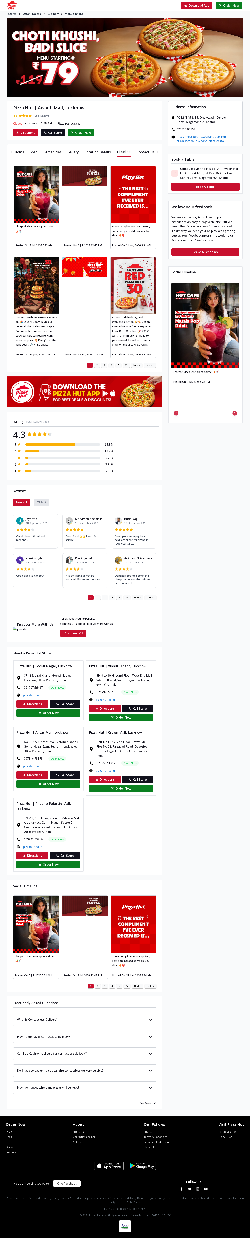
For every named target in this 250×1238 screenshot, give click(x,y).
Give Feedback (66, 1184)
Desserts (11, 1152)
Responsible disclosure (157, 1142)
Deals (9, 1131)
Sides (9, 1142)
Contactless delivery (84, 1137)
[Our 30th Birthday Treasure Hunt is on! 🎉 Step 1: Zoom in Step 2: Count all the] (36, 285)
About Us (78, 1131)
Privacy (148, 1131)
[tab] (19, 152)
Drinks (9, 1147)
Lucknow (53, 14)
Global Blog (225, 1137)
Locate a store (227, 1131)
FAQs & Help (151, 1147)
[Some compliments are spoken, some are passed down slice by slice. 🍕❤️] (133, 194)
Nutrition (78, 1142)
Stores (12, 14)
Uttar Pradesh (32, 14)
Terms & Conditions (155, 1137)
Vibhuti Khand (74, 14)
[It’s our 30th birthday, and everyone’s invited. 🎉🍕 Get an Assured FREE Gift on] (133, 285)
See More (145, 1103)
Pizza (9, 1137)
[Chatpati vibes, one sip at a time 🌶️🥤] (36, 194)
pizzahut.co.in (32, 695)
